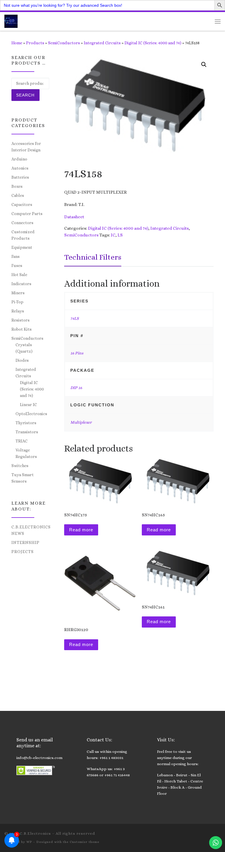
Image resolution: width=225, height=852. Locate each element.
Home (16, 42)
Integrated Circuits (102, 42)
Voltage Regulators (26, 453)
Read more (81, 529)
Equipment (21, 247)
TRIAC (22, 441)
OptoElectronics (31, 413)
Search (25, 95)
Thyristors (26, 422)
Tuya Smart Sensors (22, 478)
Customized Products (23, 235)
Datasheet (74, 216)
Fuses (16, 265)
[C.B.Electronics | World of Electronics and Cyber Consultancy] (11, 20)
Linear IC (28, 404)
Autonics (19, 168)
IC (113, 235)
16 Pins (76, 353)
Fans (15, 256)
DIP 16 (76, 387)
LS (120, 235)
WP (29, 842)
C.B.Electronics (35, 833)
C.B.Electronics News (31, 530)
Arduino (19, 159)
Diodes (22, 360)
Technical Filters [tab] (92, 257)
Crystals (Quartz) (24, 348)
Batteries (20, 177)
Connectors (22, 222)
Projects (22, 551)
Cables (17, 195)
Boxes (17, 186)
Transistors (27, 432)
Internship (25, 542)
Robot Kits (21, 329)
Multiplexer (81, 422)
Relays (17, 311)
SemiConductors (64, 42)
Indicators (21, 283)
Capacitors (21, 204)
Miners (18, 292)
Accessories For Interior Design (26, 146)
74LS (74, 318)
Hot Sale (19, 274)
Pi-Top (17, 302)
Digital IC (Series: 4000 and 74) (153, 42)
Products (35, 42)
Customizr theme (84, 842)
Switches (19, 465)
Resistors (20, 320)
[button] (204, 64)
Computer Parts (26, 213)
